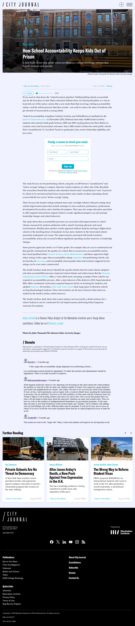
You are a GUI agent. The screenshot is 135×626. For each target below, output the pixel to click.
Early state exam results (62, 286)
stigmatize (77, 257)
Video (5, 575)
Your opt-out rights (9, 621)
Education (45, 86)
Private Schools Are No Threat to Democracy (21, 471)
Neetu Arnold (28, 44)
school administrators (73, 254)
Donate (30, 342)
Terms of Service (67, 172)
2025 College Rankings (13, 578)
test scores (41, 260)
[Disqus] (67, 391)
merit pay (35, 286)
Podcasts (7, 568)
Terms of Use (9, 600)
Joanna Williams (55, 464)
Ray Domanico (11, 464)
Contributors (75, 562)
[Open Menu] (129, 4)
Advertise (7, 590)
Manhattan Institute (11, 594)
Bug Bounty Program (12, 604)
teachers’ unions (54, 254)
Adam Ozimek (112, 464)
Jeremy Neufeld (100, 464)
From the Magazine (11, 565)
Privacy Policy (82, 171)
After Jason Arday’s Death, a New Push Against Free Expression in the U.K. (66, 475)
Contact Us (74, 578)
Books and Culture (11, 571)
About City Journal (77, 557)
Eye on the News (14, 498)
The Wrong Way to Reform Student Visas (111, 471)
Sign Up (68, 166)
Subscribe (73, 567)
